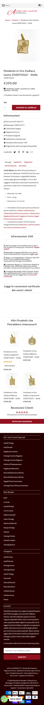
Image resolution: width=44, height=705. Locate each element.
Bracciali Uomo (9, 587)
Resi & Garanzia (10, 166)
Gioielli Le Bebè (9, 540)
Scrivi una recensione (22, 421)
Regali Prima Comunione (13, 481)
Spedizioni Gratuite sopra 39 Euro (28, 671)
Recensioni (14, 676)
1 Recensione (9, 366)
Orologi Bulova (9, 545)
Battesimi (23, 225)
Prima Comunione (14, 228)
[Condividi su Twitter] (14, 152)
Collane (20, 211)
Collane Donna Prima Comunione (16, 213)
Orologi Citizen (9, 536)
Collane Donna (28, 211)
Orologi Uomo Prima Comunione (16, 486)
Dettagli (8, 162)
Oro (5, 228)
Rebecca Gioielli (9, 515)
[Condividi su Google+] (27, 152)
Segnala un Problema (26, 676)
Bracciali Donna (9, 583)
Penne (6, 600)
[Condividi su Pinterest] (23, 152)
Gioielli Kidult (9, 506)
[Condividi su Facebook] (19, 152)
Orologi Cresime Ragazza (13, 460)
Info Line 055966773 (14, 668)
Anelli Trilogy (9, 443)
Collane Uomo (34, 213)
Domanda (22, 166)
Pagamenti (28, 162)
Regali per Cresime (26, 216)
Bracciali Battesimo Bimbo (14, 473)
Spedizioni (18, 162)
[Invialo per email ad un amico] (31, 152)
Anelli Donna (8, 561)
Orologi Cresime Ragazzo (13, 456)
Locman (7, 502)
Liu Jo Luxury (8, 511)
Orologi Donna (9, 570)
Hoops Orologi (9, 528)
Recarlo (6, 532)
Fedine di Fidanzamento (13, 464)
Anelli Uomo (8, 557)
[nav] (6, 5)
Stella (20, 219)
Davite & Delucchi (10, 523)
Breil (5, 498)
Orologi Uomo (9, 566)
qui (36, 254)
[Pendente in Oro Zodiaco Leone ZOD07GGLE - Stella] (22, 47)
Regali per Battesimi (11, 216)
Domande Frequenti (29, 668)
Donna (37, 225)
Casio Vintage (9, 519)
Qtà (5, 102)
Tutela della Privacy (31, 673)
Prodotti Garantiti (16, 673)
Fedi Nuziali (8, 447)
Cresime (31, 225)
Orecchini (7, 578)
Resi (7, 673)
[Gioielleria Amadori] (22, 12)
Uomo (24, 228)
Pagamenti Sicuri (10, 671)
